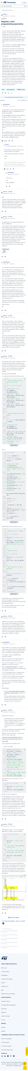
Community (4, 1008)
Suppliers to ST (4, 986)
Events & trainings (5, 1016)
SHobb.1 (5, 14)
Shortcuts (3, 1027)
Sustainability (4, 975)
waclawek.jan (6, 104)
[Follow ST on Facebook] (11, 1056)
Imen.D (7, 144)
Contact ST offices (5, 1001)
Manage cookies (18, 1065)
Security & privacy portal (7, 1049)
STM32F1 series (21, 89)
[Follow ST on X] (2, 1056)
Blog (2, 990)
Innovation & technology (6, 979)
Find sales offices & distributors (8, 1005)
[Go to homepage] (4, 960)
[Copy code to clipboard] (25, 379)
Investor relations (5, 971)
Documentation (10, 89)
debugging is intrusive (12, 666)
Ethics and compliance (6, 1038)
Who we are (4, 967)
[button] (1, 2)
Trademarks (22, 1064)
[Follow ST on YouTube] (14, 1056)
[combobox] (14, 6)
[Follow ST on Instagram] (8, 1056)
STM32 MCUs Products (7, 10)
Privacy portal (9, 1065)
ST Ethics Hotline (5, 1042)
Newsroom (3, 1012)
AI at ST (3, 1019)
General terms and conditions (8, 993)
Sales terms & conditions (12, 1064)
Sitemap (3, 1031)
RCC (3, 89)
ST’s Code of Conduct (6, 1046)
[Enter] (2, 6)
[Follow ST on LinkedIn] (5, 1056)
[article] (14, 123)
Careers (3, 982)
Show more (13, 445)
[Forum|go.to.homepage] (9, 2)
